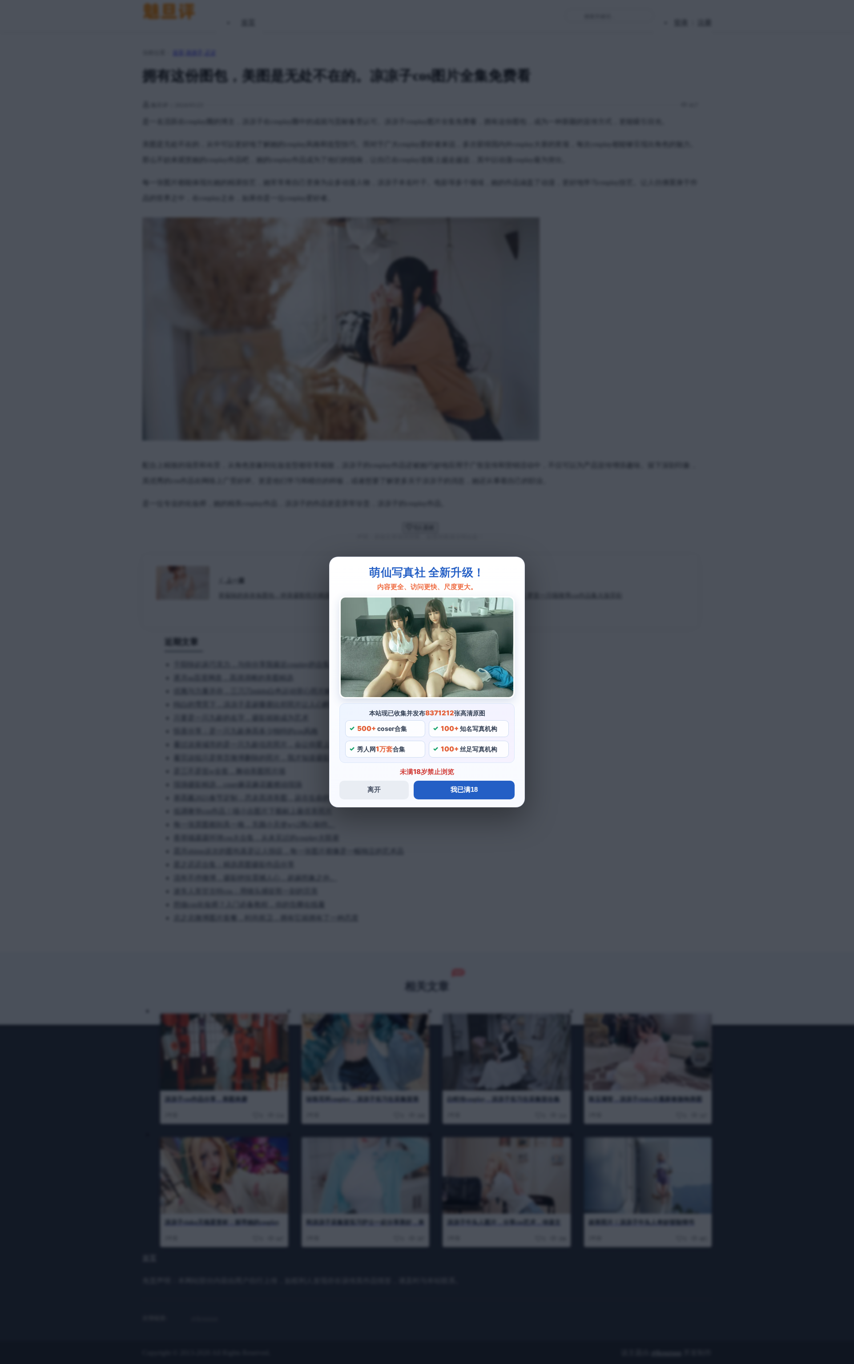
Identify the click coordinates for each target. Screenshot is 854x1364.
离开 (374, 789)
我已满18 (464, 789)
